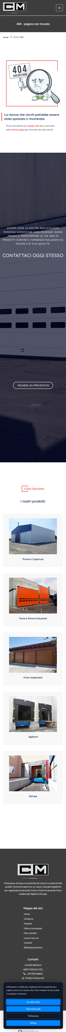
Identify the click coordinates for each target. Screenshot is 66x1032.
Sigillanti (33, 736)
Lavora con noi (31, 938)
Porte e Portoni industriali (33, 618)
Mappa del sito (33, 908)
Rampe (33, 796)
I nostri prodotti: (33, 501)
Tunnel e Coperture (33, 559)
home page (17, 129)
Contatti (28, 942)
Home (27, 913)
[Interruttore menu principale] (59, 7)
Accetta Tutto (33, 1002)
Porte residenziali (32, 677)
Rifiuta (33, 1023)
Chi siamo (28, 918)
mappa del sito (35, 125)
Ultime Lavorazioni (33, 928)
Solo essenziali (33, 1009)
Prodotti (28, 923)
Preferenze (33, 1016)
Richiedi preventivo (33, 947)
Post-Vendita (30, 933)
